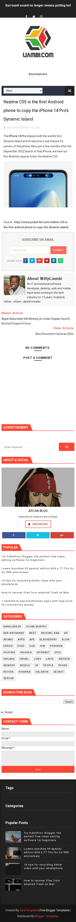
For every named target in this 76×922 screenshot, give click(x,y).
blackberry (48, 639)
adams (8, 639)
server (9, 678)
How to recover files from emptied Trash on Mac (35, 592)
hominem (56, 646)
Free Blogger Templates (54, 910)
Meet (32, 633)
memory (9, 665)
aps (32, 639)
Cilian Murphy (36, 626)
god (32, 646)
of (37, 665)
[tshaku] (49, 13)
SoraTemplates (29, 910)
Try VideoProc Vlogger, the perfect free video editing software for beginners (42, 836)
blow (66, 639)
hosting (9, 652)
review (9, 671)
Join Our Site (39, 524)
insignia (26, 652)
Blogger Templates (46, 916)
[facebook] (26, 16)
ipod (58, 652)
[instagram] (41, 16)
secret (59, 671)
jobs (37, 659)
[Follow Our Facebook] (14, 535)
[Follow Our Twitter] (38, 535)
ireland (9, 659)
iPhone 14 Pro (17, 136)
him (42, 646)
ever (21, 646)
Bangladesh (12, 626)
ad (66, 633)
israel (24, 659)
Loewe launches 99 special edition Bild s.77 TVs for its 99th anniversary (46, 852)
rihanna (25, 671)
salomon (42, 671)
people (48, 665)
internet (43, 652)
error (8, 646)
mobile (25, 665)
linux (50, 659)
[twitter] (34, 16)
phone (63, 665)
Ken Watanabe (14, 633)
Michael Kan (50, 633)
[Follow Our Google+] (62, 535)
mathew (64, 659)
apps (21, 639)
